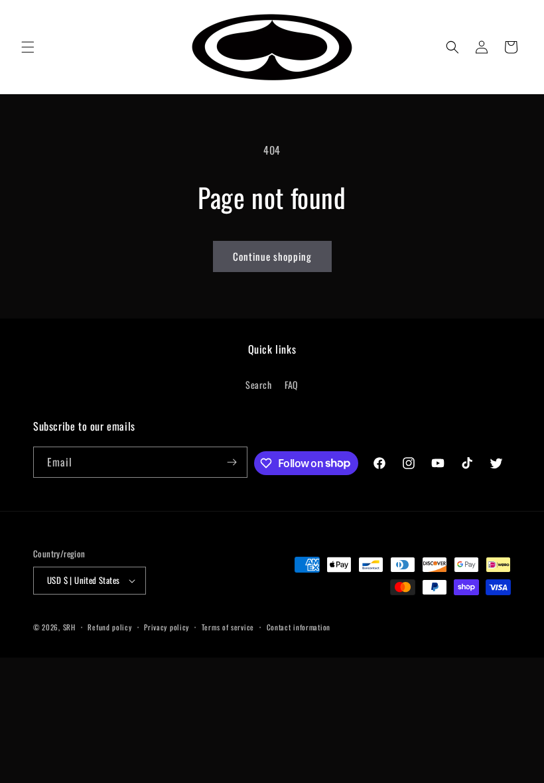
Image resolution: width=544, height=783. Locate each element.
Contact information (298, 627)
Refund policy (109, 627)
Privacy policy (166, 627)
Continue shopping (272, 256)
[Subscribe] (232, 462)
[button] (27, 47)
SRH (69, 627)
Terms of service (228, 627)
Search (258, 385)
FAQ (292, 385)
